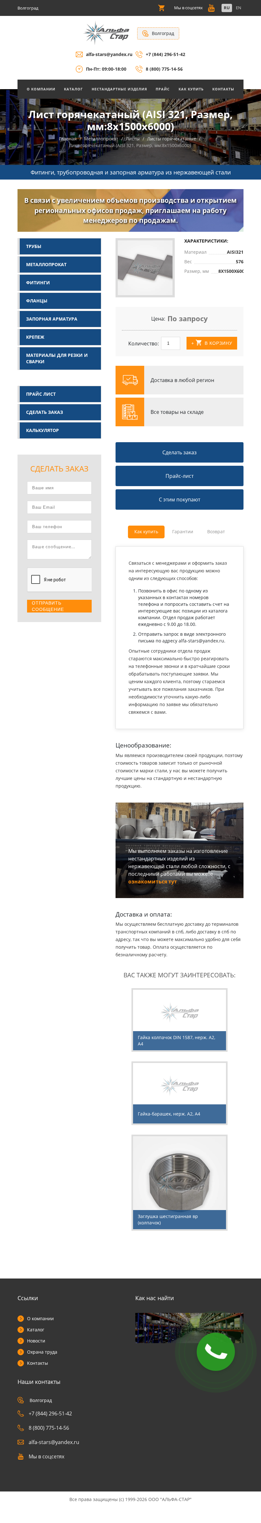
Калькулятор (42, 430)
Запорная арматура (51, 319)
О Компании (41, 89)
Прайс (163, 89)
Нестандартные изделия (119, 89)
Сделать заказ (44, 412)
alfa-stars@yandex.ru (109, 54)
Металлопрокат (46, 264)
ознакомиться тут (152, 881)
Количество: (143, 343)
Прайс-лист (180, 475)
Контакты (223, 89)
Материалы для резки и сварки (57, 358)
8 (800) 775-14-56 (164, 69)
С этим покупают (179, 499)
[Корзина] (161, 8)
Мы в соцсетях (46, 1456)
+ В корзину (211, 343)
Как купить (191, 89)
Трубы (33, 246)
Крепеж (35, 337)
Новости (36, 1341)
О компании (40, 1318)
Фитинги (38, 283)
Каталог (73, 89)
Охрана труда (42, 1352)
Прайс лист (41, 394)
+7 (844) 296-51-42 (165, 54)
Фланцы (36, 301)
